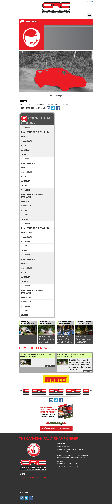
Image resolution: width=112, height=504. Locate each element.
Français (90, 1)
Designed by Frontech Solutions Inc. (33, 477)
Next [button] (91, 390)
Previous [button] (21, 390)
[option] (38, 391)
